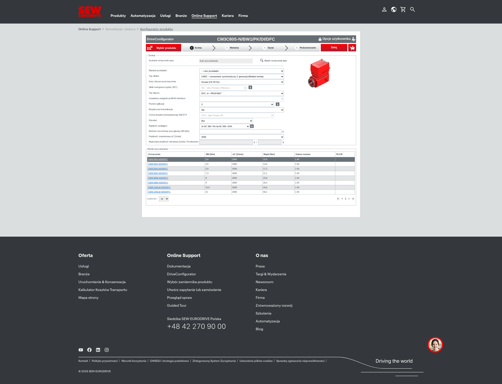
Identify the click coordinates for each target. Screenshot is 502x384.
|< (338, 198)
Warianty (232, 48)
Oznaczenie (154, 154)
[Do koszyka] (352, 47)
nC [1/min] (238, 154)
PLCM (339, 154)
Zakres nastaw (303, 154)
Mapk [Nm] (269, 154)
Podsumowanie (306, 48)
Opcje (269, 48)
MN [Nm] (210, 154)
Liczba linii (152, 199)
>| (353, 198)
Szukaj (196, 48)
